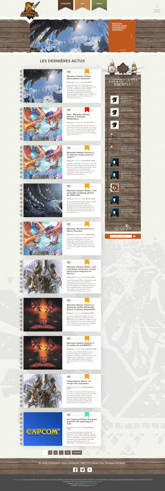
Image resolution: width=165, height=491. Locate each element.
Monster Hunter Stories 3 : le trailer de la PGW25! (81, 344)
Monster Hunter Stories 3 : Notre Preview (81, 230)
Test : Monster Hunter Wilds (127, 110)
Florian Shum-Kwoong (90, 483)
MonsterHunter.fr (18, 480)
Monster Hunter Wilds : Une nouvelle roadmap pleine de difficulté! (82, 193)
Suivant (77, 453)
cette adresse (97, 481)
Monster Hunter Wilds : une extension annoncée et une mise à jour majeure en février (81, 270)
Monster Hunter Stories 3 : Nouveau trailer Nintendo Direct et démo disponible (81, 307)
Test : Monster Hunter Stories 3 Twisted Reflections (78, 116)
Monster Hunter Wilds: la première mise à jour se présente (127, 99)
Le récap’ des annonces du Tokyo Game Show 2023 (128, 148)
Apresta (91, 485)
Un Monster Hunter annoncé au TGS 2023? (127, 186)
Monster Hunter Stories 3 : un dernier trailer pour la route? (81, 154)
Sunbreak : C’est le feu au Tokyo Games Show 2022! (128, 211)
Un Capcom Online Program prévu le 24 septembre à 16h (82, 421)
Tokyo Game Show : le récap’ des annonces (79, 382)
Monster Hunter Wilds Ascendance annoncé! (119, 27)
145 (67, 453)
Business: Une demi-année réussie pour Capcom (127, 198)
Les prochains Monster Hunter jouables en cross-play (128, 174)
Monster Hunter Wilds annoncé (128, 135)
